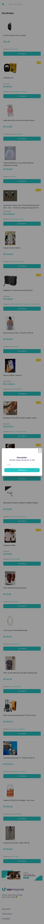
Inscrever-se (22, 470)
